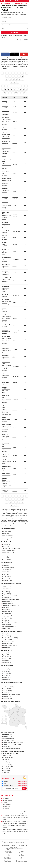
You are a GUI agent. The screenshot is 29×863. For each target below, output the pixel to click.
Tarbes (25, 35)
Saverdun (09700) (7, 537)
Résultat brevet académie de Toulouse (12, 742)
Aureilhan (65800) (7, 639)
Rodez (14, 102)
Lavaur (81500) (6, 675)
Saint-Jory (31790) (7, 615)
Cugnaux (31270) (6, 597)
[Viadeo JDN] (21, 858)
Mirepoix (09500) (6, 539)
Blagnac (15, 461)
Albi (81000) (5, 668)
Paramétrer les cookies (17, 844)
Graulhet (15, 121)
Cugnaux (15, 128)
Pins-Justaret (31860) (7, 619)
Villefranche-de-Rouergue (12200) (11, 548)
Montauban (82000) (7, 685)
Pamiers (15, 310)
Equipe (13, 841)
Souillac (14, 205)
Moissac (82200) (6, 689)
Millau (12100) (5, 546)
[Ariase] (8, 861)
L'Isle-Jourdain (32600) (8, 567)
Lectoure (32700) (6, 571)
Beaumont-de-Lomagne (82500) (11, 694)
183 (14, 82)
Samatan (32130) (6, 576)
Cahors (14, 302)
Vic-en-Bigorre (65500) (8, 643)
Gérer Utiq (25, 844)
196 (17, 82)
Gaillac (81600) (6, 672)
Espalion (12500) (6, 556)
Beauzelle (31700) (7, 611)
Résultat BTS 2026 (7, 736)
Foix (14, 340)
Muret (14, 107)
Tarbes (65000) (6, 634)
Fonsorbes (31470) (7, 601)
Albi (21, 35)
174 (11, 82)
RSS (17, 842)
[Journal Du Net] (8, 855)
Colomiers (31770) (7, 588)
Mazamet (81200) (7, 677)
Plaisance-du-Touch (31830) (9, 595)
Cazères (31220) (6, 617)
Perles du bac (6, 746)
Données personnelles (6, 844)
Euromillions (5, 810)
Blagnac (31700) (6, 594)
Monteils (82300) (6, 696)
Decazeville (16, 376)
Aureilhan (15, 272)
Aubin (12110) (5, 558)
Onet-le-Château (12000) (8, 550)
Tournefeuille (16, 366)
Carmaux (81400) (6, 679)
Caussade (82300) (7, 691)
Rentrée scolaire (6, 804)
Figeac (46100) (6, 655)
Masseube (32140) (7, 580)
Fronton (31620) (6, 613)
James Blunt (5, 798)
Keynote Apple (6, 806)
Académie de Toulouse (21, 3)
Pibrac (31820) (6, 609)
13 (6, 79)
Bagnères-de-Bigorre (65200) (10, 638)
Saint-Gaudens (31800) (8, 603)
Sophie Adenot (6, 802)
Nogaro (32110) (6, 578)
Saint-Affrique (16, 231)
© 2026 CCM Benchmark (22, 845)
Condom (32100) (6, 569)
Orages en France (7, 800)
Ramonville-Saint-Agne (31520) (10, 599)
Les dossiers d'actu (8, 785)
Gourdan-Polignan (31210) (9, 626)
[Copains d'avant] (8, 858)
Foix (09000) (5, 533)
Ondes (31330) (6, 628)
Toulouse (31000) (6, 586)
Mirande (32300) (6, 573)
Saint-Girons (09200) (7, 535)
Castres (3, 37)
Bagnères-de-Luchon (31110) (9, 622)
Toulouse (9, 35)
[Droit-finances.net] (21, 855)
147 (22, 79)
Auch (14, 482)
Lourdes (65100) (6, 636)
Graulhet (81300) (6, 674)
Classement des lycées (8, 738)
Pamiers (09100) (6, 531)
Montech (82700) (7, 692)
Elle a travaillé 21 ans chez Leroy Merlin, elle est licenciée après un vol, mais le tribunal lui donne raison (15, 817)
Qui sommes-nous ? (6, 841)
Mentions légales (5, 845)
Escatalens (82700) (7, 698)
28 (13, 79)
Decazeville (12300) (7, 554)
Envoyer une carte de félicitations (11, 748)
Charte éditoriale (19, 841)
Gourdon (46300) (6, 656)
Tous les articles (12, 842)
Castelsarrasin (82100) (8, 687)
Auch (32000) (5, 565)
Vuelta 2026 (5, 808)
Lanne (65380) (6, 647)
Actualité (5, 781)
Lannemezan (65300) (8, 641)
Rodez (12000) (6, 544)
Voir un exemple (22, 781)
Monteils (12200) (6, 559)
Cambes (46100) (6, 662)
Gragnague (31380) (7, 624)
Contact (6, 842)
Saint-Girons (16, 295)
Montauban (16, 35)
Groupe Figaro (13, 845)
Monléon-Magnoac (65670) (9, 645)
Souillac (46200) (6, 658)
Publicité (25, 841)
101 (19, 79)
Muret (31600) (6, 592)
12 (22, 76)
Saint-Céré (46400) (7, 660)
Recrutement (22, 842)
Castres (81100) (6, 670)
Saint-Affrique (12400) (8, 552)
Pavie (14, 280)
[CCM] (21, 852)
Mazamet (15, 399)
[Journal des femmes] (8, 852)
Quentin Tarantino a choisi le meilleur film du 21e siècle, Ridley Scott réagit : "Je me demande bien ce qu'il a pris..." (15, 831)
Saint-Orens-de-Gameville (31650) (11, 605)
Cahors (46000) (6, 653)
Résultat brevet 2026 (7, 734)
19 (10, 79)
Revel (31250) (5, 607)
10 (16, 76)
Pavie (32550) (5, 575)
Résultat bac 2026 (8, 3)
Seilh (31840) (5, 621)
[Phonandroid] (21, 861)
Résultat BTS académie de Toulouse (11, 744)
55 (16, 79)
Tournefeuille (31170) (7, 590)
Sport (4, 783)
